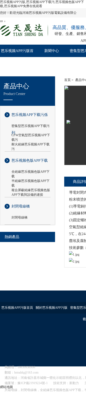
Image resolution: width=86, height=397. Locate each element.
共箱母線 (11, 390)
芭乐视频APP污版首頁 (17, 57)
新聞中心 (51, 51)
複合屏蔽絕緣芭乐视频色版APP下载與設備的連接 (30, 190)
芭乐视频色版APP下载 (29, 160)
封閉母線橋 (20, 206)
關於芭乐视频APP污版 (51, 307)
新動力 (74, 383)
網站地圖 (6, 387)
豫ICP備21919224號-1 (32, 383)
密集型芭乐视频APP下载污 (30, 126)
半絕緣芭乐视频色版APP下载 (30, 181)
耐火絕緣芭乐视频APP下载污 (30, 145)
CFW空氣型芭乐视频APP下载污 (30, 135)
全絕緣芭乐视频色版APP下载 (30, 172)
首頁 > (68, 80)
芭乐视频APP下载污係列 (29, 118)
